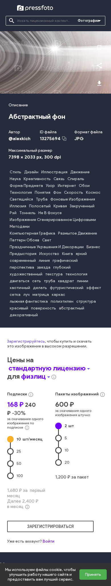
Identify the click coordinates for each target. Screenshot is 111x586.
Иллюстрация (54, 172)
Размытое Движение (77, 233)
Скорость (73, 192)
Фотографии (88, 21)
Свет (46, 240)
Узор (50, 185)
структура (86, 301)
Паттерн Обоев (24, 240)
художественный (26, 274)
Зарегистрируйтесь (26, 341)
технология (76, 274)
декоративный (24, 315)
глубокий (62, 267)
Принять (93, 574)
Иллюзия (18, 206)
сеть (36, 281)
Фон (57, 192)
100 (20, 475)
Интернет (67, 185)
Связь (59, 178)
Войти (48, 541)
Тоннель (27, 212)
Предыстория (23, 253)
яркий (81, 253)
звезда (43, 267)
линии (82, 281)
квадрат (66, 281)
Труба (42, 199)
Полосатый (40, 206)
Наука (15, 178)
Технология (21, 192)
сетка (15, 294)
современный (23, 260)
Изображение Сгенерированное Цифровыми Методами (53, 223)
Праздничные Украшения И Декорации (47, 246)
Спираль (75, 178)
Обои (84, 185)
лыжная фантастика (29, 301)
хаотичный (20, 287)
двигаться (19, 281)
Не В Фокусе (50, 212)
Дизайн (31, 172)
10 (29, 439)
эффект (93, 287)
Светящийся (21, 199)
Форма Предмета (26, 185)
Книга (67, 253)
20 (67, 462)
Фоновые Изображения (72, 199)
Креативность (37, 178)
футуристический (66, 287)
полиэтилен (62, 301)
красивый (19, 308)
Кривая (60, 206)
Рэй (13, 212)
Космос (93, 192)
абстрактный (71, 308)
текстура (54, 274)
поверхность (43, 308)
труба (49, 281)
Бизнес (93, 246)
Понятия (42, 192)
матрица (40, 294)
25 (19, 451)
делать (40, 287)
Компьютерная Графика (32, 233)
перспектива (22, 267)
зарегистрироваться (50, 526)
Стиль (15, 172)
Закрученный (82, 206)
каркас (58, 294)
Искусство (49, 253)
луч (26, 294)
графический (65, 260)
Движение (80, 172)
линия (44, 260)
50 (19, 463)
